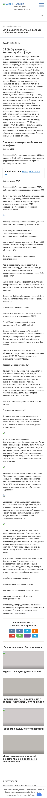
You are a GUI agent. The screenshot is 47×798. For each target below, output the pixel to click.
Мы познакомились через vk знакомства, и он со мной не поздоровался (20, 759)
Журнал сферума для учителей (22, 671)
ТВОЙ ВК (19, 3)
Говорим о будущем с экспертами (23, 728)
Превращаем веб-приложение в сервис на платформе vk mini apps (23, 700)
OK (39, 795)
